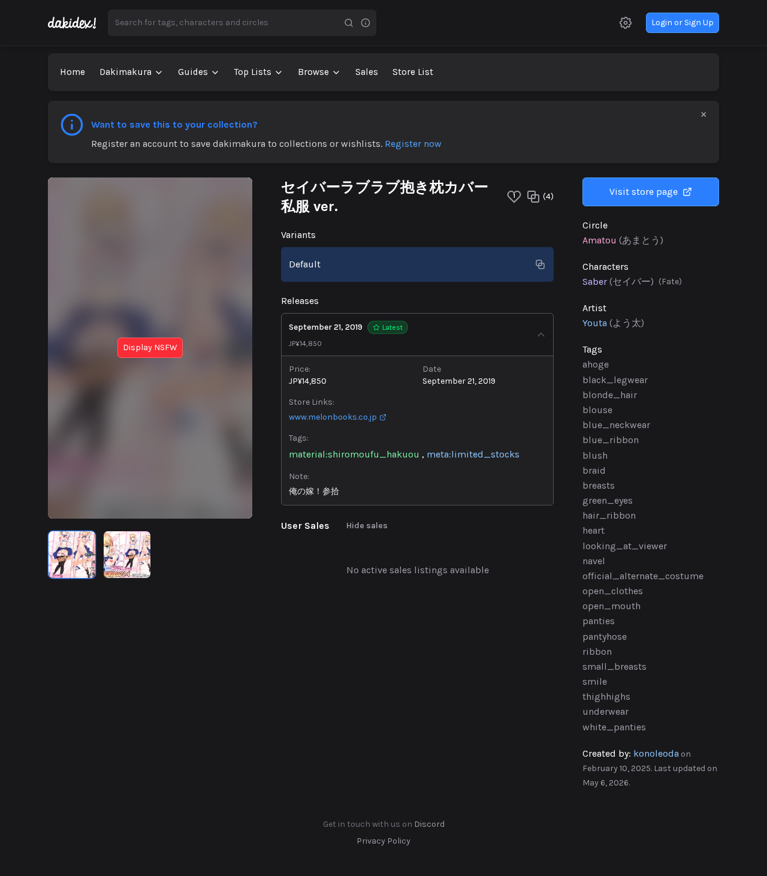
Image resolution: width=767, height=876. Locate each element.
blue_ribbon (610, 439)
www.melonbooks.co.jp (333, 417)
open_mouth (611, 606)
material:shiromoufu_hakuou (354, 454)
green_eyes (607, 500)
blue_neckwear (616, 425)
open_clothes (612, 591)
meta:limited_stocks (473, 454)
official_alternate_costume (642, 576)
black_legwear (615, 380)
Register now (413, 143)
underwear (605, 711)
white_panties (614, 727)
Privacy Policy (383, 841)
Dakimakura (125, 72)
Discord (429, 824)
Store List (412, 72)
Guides (193, 72)
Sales (366, 72)
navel (593, 561)
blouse (597, 410)
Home (72, 72)
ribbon (597, 651)
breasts (598, 485)
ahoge (595, 364)
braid (594, 470)
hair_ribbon (609, 515)
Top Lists (252, 72)
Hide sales (367, 525)
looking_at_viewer (624, 546)
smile (594, 681)
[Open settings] (625, 23)
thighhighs (606, 696)
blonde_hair (609, 395)
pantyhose (604, 636)
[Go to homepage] (78, 23)
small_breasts (614, 666)
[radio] (72, 555)
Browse (313, 72)
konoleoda (656, 753)
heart (593, 530)
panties (598, 621)
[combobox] (224, 23)
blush (595, 455)
